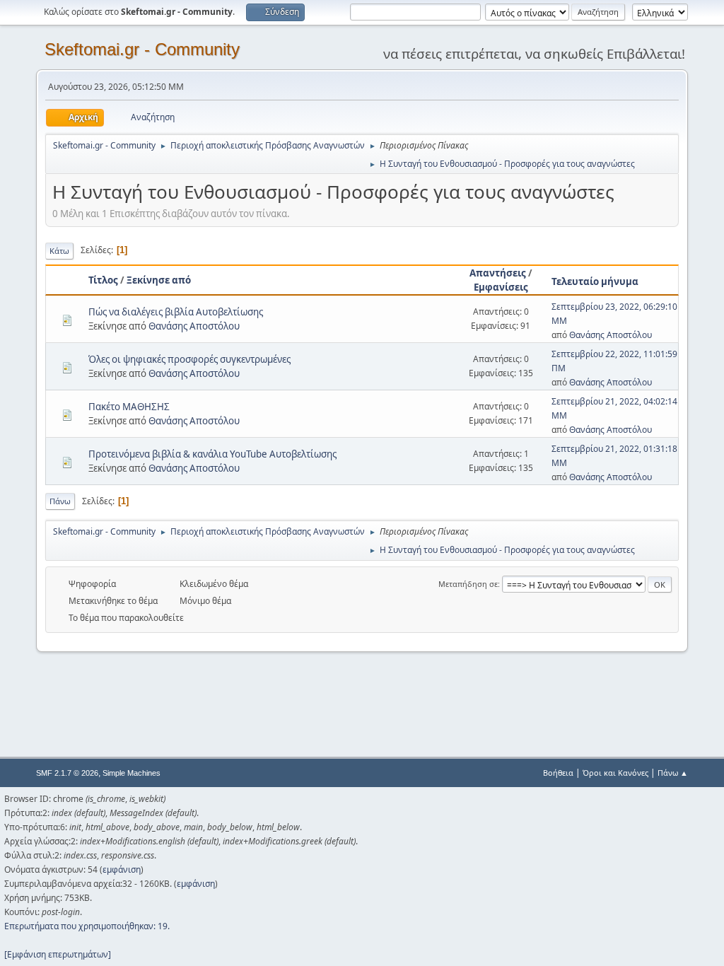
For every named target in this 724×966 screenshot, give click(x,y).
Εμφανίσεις (501, 287)
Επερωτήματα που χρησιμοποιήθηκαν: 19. (87, 926)
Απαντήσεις (497, 273)
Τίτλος (103, 280)
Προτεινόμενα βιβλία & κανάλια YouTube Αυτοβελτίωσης (212, 454)
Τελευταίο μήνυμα (594, 281)
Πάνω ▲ (673, 772)
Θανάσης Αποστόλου (194, 326)
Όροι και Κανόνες (615, 772)
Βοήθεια (558, 772)
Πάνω (60, 501)
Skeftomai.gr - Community (142, 49)
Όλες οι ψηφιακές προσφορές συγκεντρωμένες (189, 359)
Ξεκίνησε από (159, 280)
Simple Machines (131, 773)
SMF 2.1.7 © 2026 (67, 773)
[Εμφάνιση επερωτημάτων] (57, 954)
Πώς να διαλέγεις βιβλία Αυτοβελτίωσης (175, 311)
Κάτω (59, 250)
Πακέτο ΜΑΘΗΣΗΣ (129, 406)
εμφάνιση (122, 869)
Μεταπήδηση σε (468, 583)
